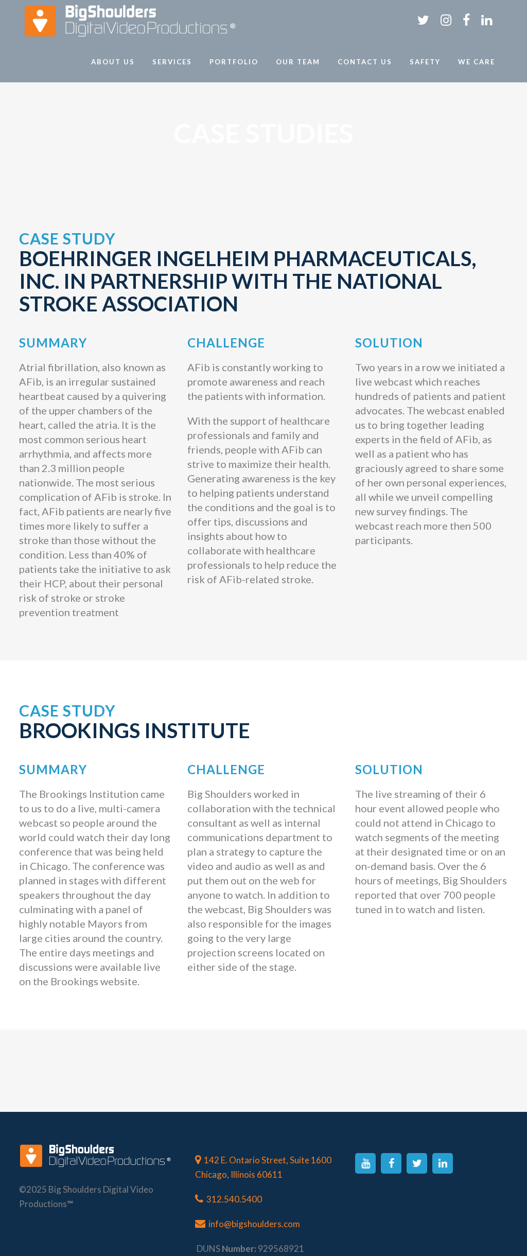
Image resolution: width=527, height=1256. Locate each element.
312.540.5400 (234, 1199)
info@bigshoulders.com (254, 1223)
